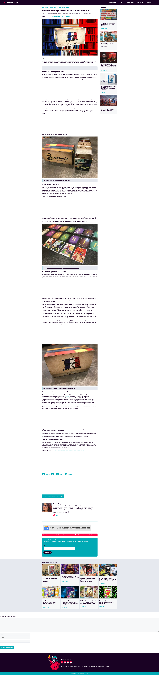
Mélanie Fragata (56, 16)
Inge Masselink (52, 535)
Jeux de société (112, 2)
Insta (57, 515)
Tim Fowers (92, 535)
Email (45, 545)
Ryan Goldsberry (74, 535)
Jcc (121, 2)
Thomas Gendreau (83, 535)
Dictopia (67, 396)
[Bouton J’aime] (43, 58)
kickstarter (59, 535)
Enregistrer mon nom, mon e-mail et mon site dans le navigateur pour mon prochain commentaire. (26, 644)
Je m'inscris (47, 552)
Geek (148, 2)
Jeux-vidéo (140, 2)
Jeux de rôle (129, 2)
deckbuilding (68, 188)
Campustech (45, 7)
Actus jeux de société (64, 7)
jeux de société (54, 7)
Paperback (66, 535)
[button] (154, 2)
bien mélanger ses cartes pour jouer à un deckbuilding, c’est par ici (69, 450)
